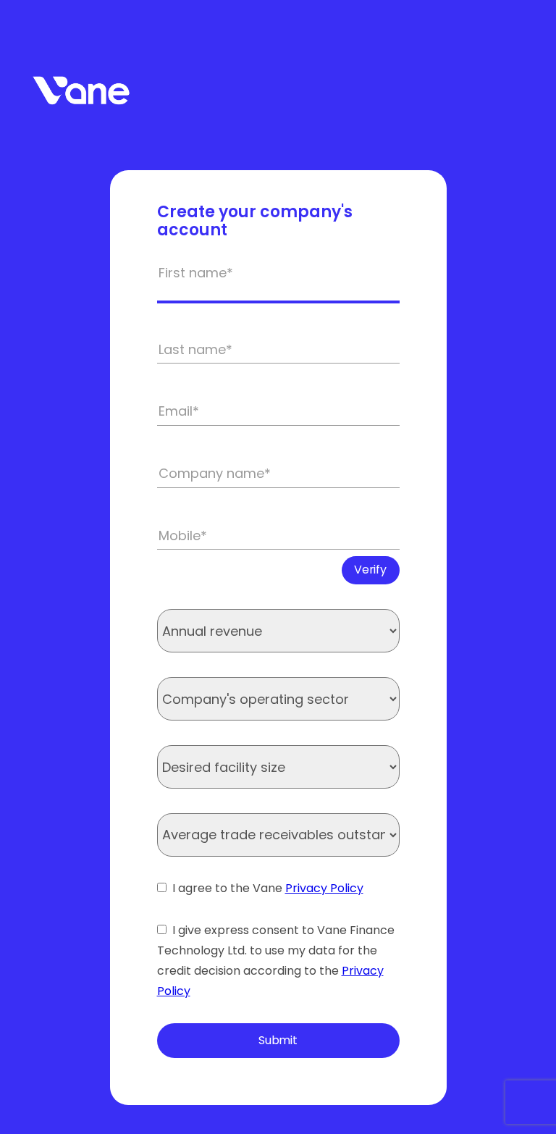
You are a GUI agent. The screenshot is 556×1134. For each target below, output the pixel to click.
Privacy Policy (324, 888)
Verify (370, 569)
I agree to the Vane (267, 888)
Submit (278, 1040)
